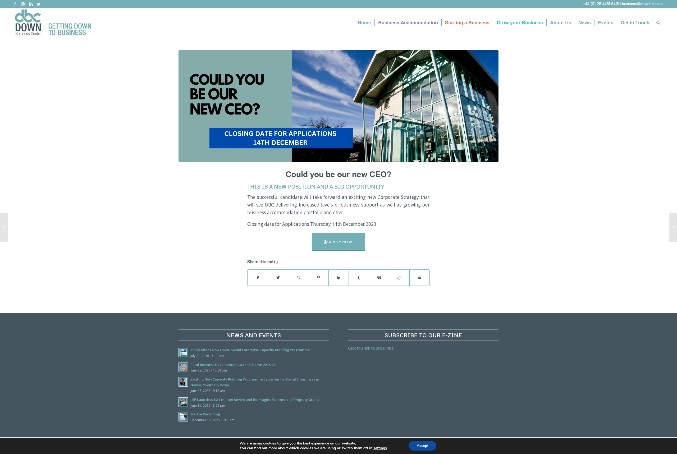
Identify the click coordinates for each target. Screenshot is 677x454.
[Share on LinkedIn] (339, 278)
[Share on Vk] (379, 278)
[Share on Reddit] (399, 278)
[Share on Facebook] (258, 278)
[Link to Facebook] (15, 4)
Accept (422, 445)
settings (380, 448)
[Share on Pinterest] (318, 278)
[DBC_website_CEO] (338, 106)
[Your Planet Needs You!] (4, 227)
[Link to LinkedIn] (31, 4)
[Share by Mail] (420, 278)
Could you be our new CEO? (338, 174)
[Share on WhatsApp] (298, 278)
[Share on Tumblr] (359, 278)
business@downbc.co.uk (643, 3)
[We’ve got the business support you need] (673, 227)
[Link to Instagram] (23, 4)
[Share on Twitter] (278, 278)
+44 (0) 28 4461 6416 (601, 3)
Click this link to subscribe (371, 348)
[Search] (658, 22)
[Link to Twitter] (39, 4)
